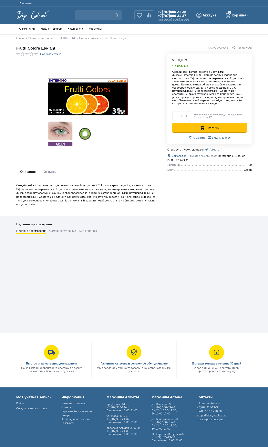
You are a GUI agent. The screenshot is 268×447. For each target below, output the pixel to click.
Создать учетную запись (31, 408)
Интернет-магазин (73, 403)
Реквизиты (68, 422)
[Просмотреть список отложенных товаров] (139, 17)
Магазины (95, 28)
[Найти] (117, 15)
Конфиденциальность (75, 419)
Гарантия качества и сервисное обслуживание (134, 363)
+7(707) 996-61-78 (163, 422)
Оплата (66, 407)
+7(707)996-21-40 (118, 407)
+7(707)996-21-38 (172, 12)
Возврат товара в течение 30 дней (216, 363)
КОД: (210, 47)
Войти (20, 403)
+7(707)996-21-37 (172, 16)
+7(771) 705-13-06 (163, 437)
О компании (27, 28)
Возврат (66, 415)
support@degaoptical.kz (212, 415)
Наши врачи (75, 28)
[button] (242, 48)
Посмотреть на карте (210, 419)
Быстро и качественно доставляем (51, 363)
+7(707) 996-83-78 (163, 407)
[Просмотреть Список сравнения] (149, 17)
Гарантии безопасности (76, 411)
